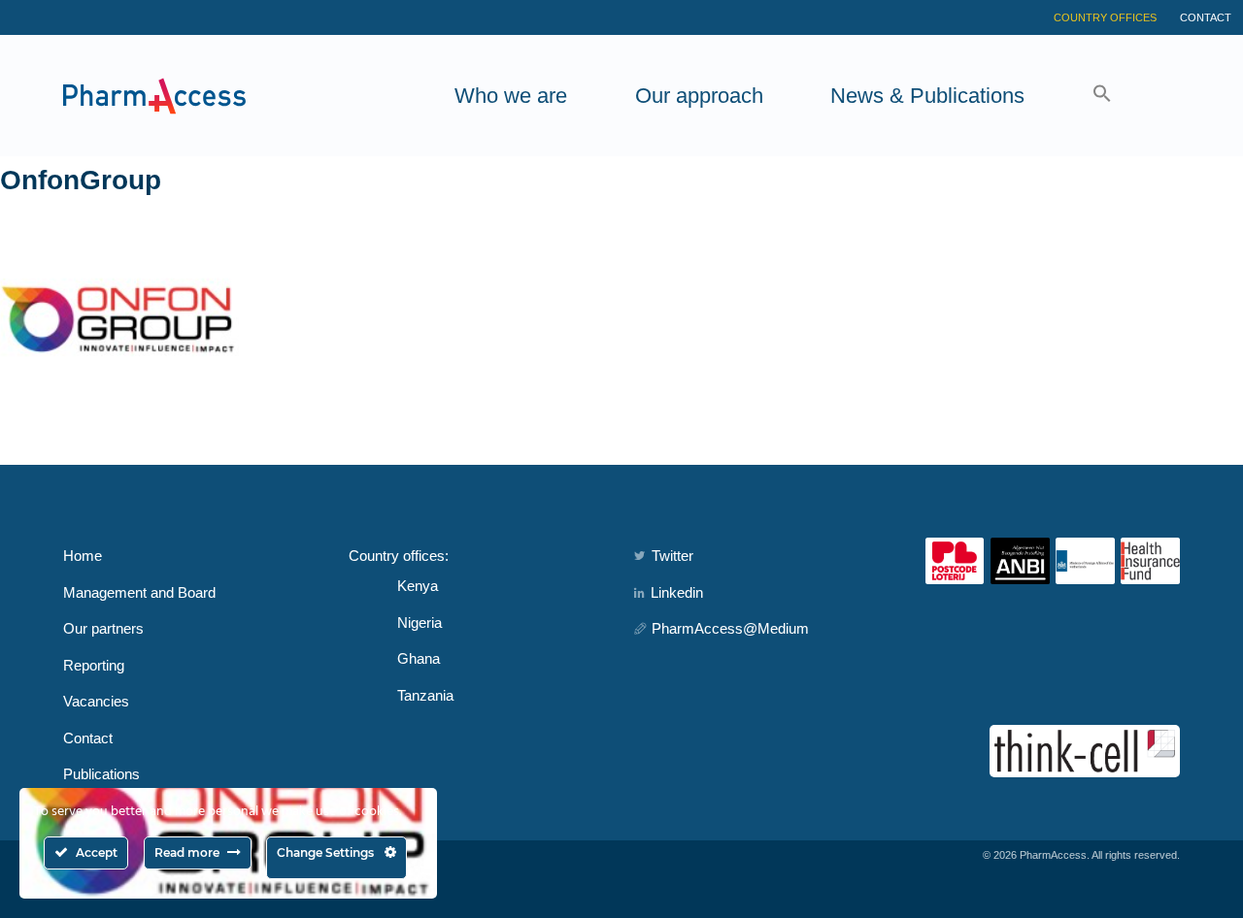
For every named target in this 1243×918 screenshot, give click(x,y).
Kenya (417, 585)
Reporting (93, 665)
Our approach (699, 95)
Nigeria (419, 622)
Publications (101, 774)
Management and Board (139, 592)
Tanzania (425, 695)
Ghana (418, 658)
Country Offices (1105, 17)
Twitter (672, 555)
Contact (1205, 17)
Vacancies (96, 701)
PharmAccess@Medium (730, 628)
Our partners (103, 628)
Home (82, 555)
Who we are (510, 95)
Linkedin (677, 592)
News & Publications (927, 95)
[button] (1102, 95)
